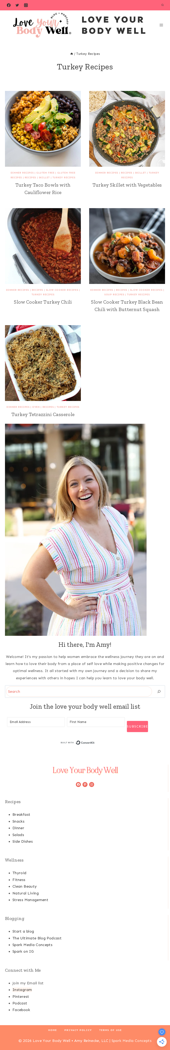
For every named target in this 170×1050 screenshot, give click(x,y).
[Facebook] (8, 5)
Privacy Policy (78, 1030)
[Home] (71, 54)
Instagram (22, 989)
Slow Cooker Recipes (62, 289)
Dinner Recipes (22, 172)
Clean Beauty (24, 886)
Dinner (18, 828)
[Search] (159, 691)
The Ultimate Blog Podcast (37, 938)
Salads (18, 835)
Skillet (44, 177)
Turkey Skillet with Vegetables (127, 185)
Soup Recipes (114, 294)
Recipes (30, 177)
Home (52, 1030)
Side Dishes (22, 841)
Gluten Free (45, 172)
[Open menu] (161, 25)
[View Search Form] (162, 5)
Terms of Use (110, 1030)
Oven (36, 407)
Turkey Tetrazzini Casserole (43, 414)
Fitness (19, 879)
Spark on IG (23, 951)
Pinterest (20, 996)
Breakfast (21, 814)
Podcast (19, 1003)
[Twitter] (17, 5)
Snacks (18, 821)
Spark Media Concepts (32, 945)
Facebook (21, 1010)
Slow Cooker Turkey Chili (43, 302)
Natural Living (25, 893)
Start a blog (23, 931)
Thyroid (19, 873)
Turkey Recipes (63, 177)
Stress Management (30, 900)
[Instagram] (26, 5)
